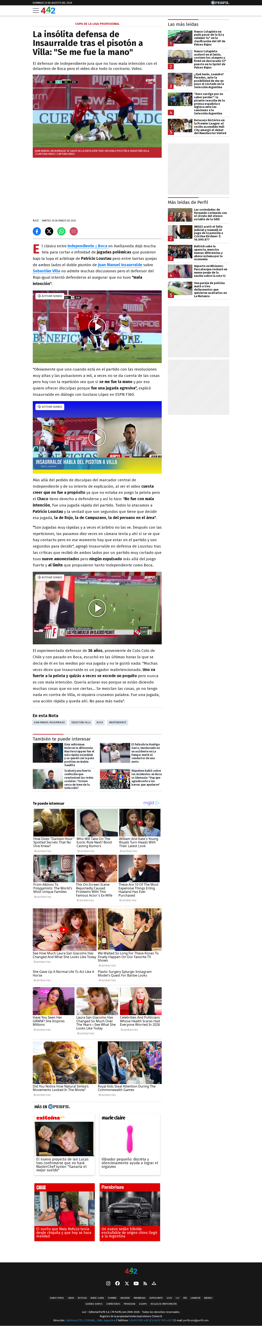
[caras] (64, 1188)
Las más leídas (183, 24)
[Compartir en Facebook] (37, 231)
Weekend (125, 1298)
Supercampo (156, 1298)
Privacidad (130, 1304)
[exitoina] (64, 1119)
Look (169, 1298)
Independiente (117, 722)
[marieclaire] (130, 1119)
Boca (100, 722)
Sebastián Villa (80, 722)
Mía (185, 1298)
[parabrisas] (130, 1188)
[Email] (74, 231)
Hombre (112, 1298)
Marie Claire (97, 1298)
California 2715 (74, 1320)
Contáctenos (113, 1304)
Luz (178, 1298)
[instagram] (108, 1283)
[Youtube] (136, 1284)
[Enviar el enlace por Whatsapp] (61, 231)
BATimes (208, 1298)
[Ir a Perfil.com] (220, 4)
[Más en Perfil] (58, 1106)
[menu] (36, 10)
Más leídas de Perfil (188, 202)
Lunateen (195, 1298)
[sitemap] (154, 1284)
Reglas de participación (164, 1304)
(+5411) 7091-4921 (139, 1320)
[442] (131, 1271)
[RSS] (145, 1284)
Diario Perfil (57, 1298)
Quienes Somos (93, 1304)
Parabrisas (140, 1298)
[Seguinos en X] (127, 1283)
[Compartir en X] (49, 231)
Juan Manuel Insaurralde (120, 264)
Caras (71, 1298)
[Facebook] (117, 1283)
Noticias (82, 1298)
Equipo (143, 1304)
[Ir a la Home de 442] (48, 12)
